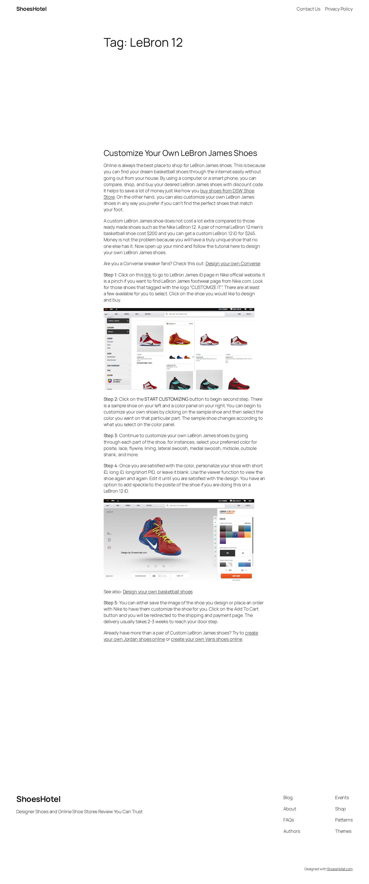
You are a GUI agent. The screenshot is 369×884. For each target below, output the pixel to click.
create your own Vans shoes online (206, 639)
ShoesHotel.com (340, 868)
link (147, 275)
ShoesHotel (31, 9)
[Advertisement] (184, 89)
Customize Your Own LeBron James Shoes (180, 152)
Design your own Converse (233, 263)
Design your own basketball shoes (158, 591)
